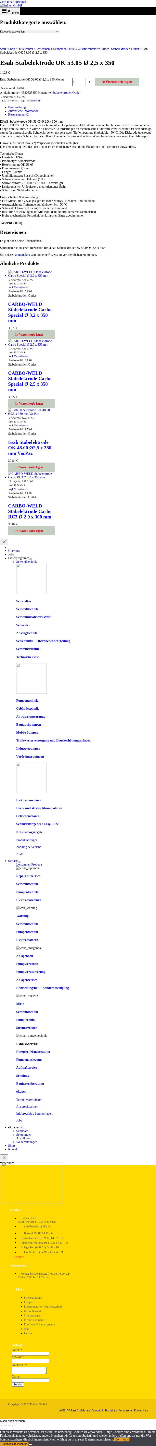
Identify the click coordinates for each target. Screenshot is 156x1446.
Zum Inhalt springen (13, 1)
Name (17, 1349)
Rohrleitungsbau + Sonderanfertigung (42, 988)
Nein (125, 1439)
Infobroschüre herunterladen (34, 1113)
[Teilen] (9, 1425)
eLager (21, 1091)
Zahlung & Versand (28, 847)
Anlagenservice (26, 980)
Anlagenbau (24, 956)
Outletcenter (25, 49)
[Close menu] (4, 542)
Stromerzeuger (26, 1027)
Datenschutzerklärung (14, 1443)
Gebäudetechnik (27, 708)
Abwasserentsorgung (30, 716)
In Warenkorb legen (117, 82)
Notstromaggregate (29, 832)
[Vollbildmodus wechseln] (5, 1425)
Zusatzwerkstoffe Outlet (93, 49)
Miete (20, 1003)
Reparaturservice (28, 876)
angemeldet (22, 254)
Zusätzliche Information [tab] (23, 111)
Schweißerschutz (27, 649)
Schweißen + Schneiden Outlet (55, 49)
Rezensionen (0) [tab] (18, 114)
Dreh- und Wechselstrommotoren (39, 808)
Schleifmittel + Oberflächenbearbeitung (43, 641)
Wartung (22, 916)
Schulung (22, 1075)
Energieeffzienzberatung (33, 1051)
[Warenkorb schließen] (4, 1157)
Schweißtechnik (27, 609)
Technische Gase (27, 657)
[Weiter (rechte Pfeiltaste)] (5, 1429)
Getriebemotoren (28, 816)
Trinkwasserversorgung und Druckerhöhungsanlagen (53, 740)
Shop (11, 49)
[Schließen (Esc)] (13, 1425)
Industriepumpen (28, 748)
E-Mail (17, 1357)
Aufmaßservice (26, 1067)
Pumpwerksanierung (30, 971)
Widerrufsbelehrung (78, 1410)
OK (117, 1439)
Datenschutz (141, 1410)
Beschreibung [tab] (17, 107)
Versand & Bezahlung (104, 1410)
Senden (17, 1384)
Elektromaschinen (28, 800)
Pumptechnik (25, 1019)
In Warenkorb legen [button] (29, 334)
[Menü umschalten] (30, 559)
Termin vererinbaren (29, 1099)
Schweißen (23, 601)
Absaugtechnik (26, 633)
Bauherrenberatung (30, 1083)
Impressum (125, 1410)
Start (3, 49)
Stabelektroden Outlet (125, 49)
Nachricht (19, 1365)
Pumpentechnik (27, 700)
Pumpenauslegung (29, 1059)
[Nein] (30, 1444)
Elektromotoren (27, 940)
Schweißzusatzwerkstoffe (33, 617)
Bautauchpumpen (28, 724)
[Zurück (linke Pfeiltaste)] (1, 1429)
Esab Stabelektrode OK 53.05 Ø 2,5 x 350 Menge (32, 79)
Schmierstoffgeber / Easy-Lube (37, 824)
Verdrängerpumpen (30, 756)
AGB (19, 854)
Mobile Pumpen (27, 732)
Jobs (19, 1120)
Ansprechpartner (27, 1106)
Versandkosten (33, 100)
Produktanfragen (27, 840)
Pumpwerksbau (27, 964)
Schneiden (23, 625)
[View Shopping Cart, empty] (10, 13)
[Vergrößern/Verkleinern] (1, 1425)
